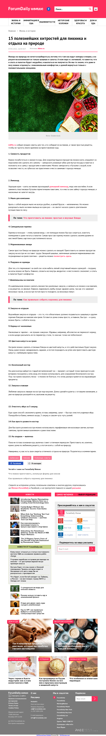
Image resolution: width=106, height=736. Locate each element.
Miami (85, 520)
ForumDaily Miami (63, 707)
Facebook (17, 463)
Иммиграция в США (31, 22)
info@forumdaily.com (39, 718)
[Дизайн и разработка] (86, 730)
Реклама (35, 697)
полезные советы (42, 458)
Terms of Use (13, 705)
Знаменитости (47, 22)
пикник (26, 458)
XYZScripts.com (65, 735)
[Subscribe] (92, 549)
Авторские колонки (63, 22)
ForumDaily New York (64, 709)
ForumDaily (68, 520)
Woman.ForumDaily (20, 488)
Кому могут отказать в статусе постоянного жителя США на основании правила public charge (29, 554)
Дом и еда (93, 22)
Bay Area (86, 528)
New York (67, 528)
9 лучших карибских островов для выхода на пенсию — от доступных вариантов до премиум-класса (29, 561)
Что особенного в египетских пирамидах (83, 679)
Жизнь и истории (16, 22)
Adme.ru (41, 48)
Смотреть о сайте (18, 696)
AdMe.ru (12, 145)
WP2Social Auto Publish (43, 735)
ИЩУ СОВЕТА (83, 535)
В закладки (36, 463)
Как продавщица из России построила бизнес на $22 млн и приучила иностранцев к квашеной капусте (53, 681)
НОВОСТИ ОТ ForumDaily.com (29, 547)
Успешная (44, 659)
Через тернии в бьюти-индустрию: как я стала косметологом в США (19, 680)
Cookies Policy (13, 708)
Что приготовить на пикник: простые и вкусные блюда (52, 217)
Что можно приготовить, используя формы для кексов (34, 473)
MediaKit (34, 701)
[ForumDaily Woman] (18, 693)
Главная (12, 31)
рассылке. (76, 488)
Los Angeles (68, 535)
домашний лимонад (58, 186)
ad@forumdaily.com (38, 709)
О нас (33, 693)
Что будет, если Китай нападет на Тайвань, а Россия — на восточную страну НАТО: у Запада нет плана (29, 579)
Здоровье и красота (80, 22)
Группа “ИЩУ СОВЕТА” (65, 721)
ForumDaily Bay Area (64, 712)
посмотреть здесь (62, 256)
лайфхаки (14, 458)
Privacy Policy (13, 703)
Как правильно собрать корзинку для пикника (47, 299)
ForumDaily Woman (73, 513)
